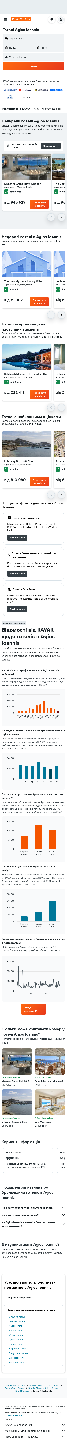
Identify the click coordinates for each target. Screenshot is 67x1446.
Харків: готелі (16, 1330)
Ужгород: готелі (17, 1362)
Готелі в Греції (53, 1385)
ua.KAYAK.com (10, 1385)
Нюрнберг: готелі (18, 1348)
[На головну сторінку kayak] (21, 19)
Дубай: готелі (16, 1339)
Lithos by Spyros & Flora (19, 461)
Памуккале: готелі (18, 1353)
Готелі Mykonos (22, 1391)
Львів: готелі (15, 1325)
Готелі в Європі (36, 1385)
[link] (17, 538)
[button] (5, 19)
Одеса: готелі (16, 1334)
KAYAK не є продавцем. (18, 1424)
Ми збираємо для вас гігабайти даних (27, 1430)
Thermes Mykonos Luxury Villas (23, 281)
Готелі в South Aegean (15, 1388)
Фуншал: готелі (17, 1321)
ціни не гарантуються (14, 1415)
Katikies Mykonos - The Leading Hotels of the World (26, 374)
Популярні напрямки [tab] (19, 1297)
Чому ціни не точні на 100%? (21, 1436)
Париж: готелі (16, 1344)
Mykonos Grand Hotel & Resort (22, 183)
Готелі (23, 1385)
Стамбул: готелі (17, 1316)
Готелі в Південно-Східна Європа (43, 1388)
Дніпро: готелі (16, 1357)
